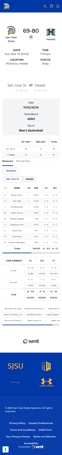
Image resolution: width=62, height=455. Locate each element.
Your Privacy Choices (18, 436)
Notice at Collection (44, 436)
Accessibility (31, 443)
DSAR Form (45, 429)
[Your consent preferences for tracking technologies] (6, 449)
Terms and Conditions (22, 429)
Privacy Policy (17, 423)
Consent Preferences (40, 423)
